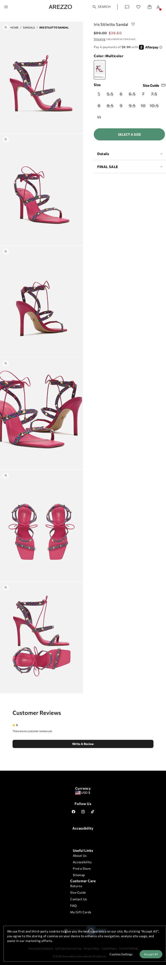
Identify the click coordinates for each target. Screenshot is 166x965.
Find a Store (82, 868)
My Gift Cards (80, 912)
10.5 (154, 107)
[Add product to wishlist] (133, 24)
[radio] (99, 94)
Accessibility (82, 862)
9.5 (133, 107)
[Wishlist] (138, 7)
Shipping (99, 38)
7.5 (155, 95)
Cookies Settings (121, 954)
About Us (80, 855)
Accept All (151, 954)
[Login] (158, 7)
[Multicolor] (99, 70)
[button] (101, 7)
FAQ (73, 905)
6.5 (133, 95)
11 (100, 118)
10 (144, 107)
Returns (76, 886)
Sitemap (79, 875)
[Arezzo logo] (60, 7)
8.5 (111, 107)
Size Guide (151, 85)
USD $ (85, 792)
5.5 (111, 95)
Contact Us (78, 899)
